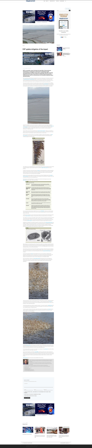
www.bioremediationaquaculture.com (29, 369)
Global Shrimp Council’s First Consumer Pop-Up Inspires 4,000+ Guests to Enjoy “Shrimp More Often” (66, 54)
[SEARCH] (63, 10)
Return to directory (68, 8)
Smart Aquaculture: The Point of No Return (66, 48)
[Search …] (69, 10)
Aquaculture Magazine (30, 445)
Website (45, 389)
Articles (24, 45)
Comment (26, 383)
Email (35, 389)
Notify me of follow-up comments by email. (33, 394)
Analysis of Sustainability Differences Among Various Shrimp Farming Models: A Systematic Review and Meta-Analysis (52, 436)
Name (25, 389)
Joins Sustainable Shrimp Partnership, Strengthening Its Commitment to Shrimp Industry (64, 436)
